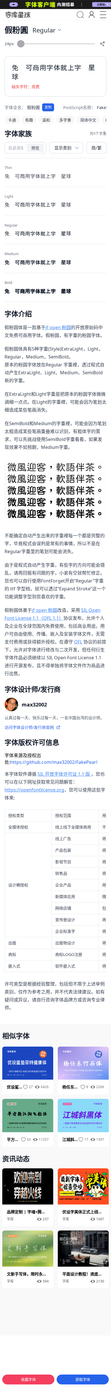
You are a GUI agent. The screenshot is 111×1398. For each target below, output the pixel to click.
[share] (102, 44)
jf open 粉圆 (58, 327)
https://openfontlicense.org (34, 790)
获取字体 (82, 1379)
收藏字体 (28, 1379)
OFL (78, 642)
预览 (35, 148)
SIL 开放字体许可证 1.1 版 (64, 774)
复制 (48, 107)
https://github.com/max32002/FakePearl (53, 762)
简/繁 (96, 148)
